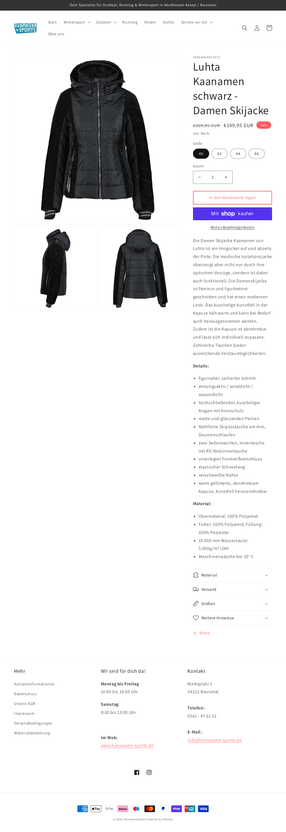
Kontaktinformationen (34, 683)
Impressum (24, 713)
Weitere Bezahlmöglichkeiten (233, 227)
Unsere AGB (24, 703)
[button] (76, 22)
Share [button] (204, 632)
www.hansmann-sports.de (127, 745)
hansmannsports (135, 819)
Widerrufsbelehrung (32, 732)
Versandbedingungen (33, 723)
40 (201, 153)
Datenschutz (25, 693)
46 (256, 153)
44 (238, 153)
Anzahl (198, 166)
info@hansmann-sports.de (214, 740)
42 (219, 153)
